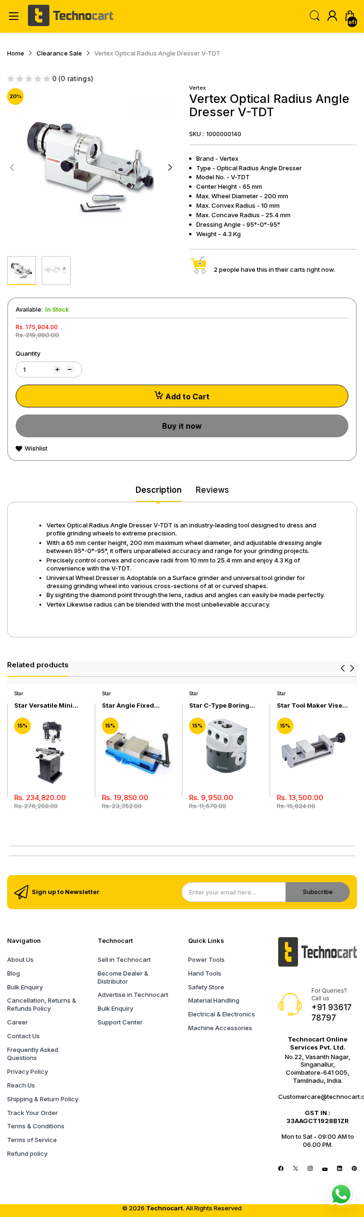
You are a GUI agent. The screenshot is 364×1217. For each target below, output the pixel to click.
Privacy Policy (27, 1071)
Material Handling (213, 1000)
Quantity (28, 353)
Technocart (164, 1208)
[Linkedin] (339, 1169)
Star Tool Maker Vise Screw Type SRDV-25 (310, 705)
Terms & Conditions (35, 1126)
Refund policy (27, 1153)
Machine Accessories (220, 1028)
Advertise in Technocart (133, 994)
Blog (13, 973)
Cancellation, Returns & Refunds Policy (41, 1004)
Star (18, 693)
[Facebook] (280, 1169)
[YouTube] (325, 1169)
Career (17, 1022)
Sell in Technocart (124, 959)
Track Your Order (32, 1112)
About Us (20, 959)
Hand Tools (204, 973)
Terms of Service (32, 1139)
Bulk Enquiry (25, 987)
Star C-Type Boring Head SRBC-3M (219, 705)
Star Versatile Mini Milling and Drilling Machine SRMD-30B (46, 705)
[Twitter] (295, 1169)
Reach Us (21, 1085)
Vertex (197, 87)
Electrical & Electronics (221, 1014)
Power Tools (206, 959)
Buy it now (182, 426)
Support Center (120, 1022)
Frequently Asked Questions (32, 1053)
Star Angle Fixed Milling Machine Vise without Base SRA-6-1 (136, 705)
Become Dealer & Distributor (123, 977)
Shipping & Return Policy (42, 1099)
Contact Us (23, 1036)
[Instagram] (310, 1169)
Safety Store (206, 987)
